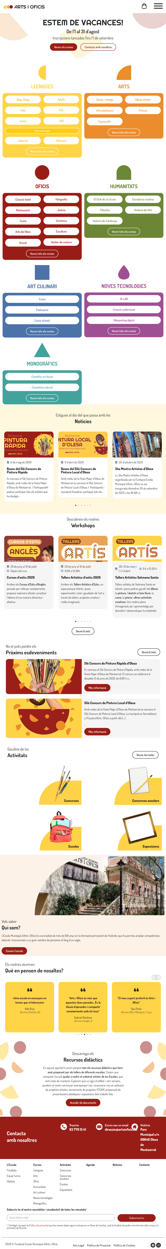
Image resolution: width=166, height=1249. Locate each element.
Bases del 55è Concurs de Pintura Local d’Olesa (78, 470)
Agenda (90, 1164)
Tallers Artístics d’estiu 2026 (81, 577)
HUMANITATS (124, 186)
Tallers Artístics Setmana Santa (137, 577)
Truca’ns (74, 1125)
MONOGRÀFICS (42, 363)
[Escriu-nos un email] (99, 1127)
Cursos (37, 1164)
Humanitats (39, 1187)
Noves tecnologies (43, 1198)
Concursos (71, 800)
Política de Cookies (124, 1245)
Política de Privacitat (99, 1245)
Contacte (144, 1164)
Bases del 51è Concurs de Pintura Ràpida (24, 470)
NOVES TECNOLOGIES (123, 286)
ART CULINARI (42, 286)
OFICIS (42, 186)
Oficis (36, 1181)
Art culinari (39, 1192)
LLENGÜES (42, 86)
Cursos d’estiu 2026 (21, 577)
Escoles (73, 846)
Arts (35, 1176)
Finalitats (12, 1170)
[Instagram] (158, 1245)
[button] (75, 505)
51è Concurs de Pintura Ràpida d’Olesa (110, 663)
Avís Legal (78, 1245)
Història (11, 1181)
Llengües (38, 1170)
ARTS (124, 86)
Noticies (117, 1164)
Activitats (65, 1164)
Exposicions (151, 846)
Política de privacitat (39, 1225)
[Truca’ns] (63, 1127)
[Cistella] (144, 6)
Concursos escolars (145, 800)
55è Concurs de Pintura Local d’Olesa (109, 703)
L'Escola (11, 1164)
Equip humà (13, 1176)
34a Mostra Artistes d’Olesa (134, 469)
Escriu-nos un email (116, 1125)
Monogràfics (40, 1203)
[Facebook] (153, 1245)
